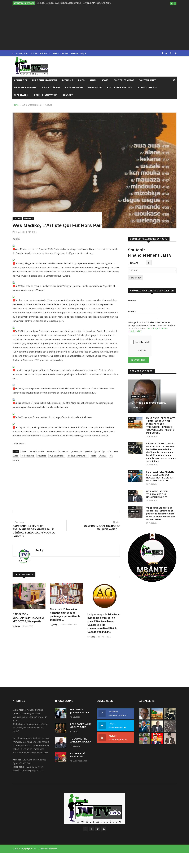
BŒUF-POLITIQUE (74, 87)
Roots (93, 456)
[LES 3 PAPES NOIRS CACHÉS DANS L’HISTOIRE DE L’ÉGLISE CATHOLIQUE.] (61, 728)
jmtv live (88, 451)
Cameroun (63, 451)
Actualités (20, 80)
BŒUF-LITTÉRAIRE (50, 87)
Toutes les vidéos (124, 80)
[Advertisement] (94, 27)
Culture (48, 104)
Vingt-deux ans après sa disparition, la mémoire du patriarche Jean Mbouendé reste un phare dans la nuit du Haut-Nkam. (160, 514)
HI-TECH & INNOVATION (45, 95)
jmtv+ (97, 451)
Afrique (135, 396)
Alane (24, 451)
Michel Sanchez (28, 456)
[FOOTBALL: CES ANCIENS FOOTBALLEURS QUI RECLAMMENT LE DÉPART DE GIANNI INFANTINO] (136, 476)
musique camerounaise (77, 456)
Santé (93, 80)
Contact (67, 95)
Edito (81, 80)
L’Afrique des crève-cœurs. (148, 402)
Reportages (21, 95)
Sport (105, 80)
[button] (171, 3)
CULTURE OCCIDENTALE (119, 87)
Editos (145, 396)
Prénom (132, 300)
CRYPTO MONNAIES (147, 87)
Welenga (102, 456)
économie (67, 80)
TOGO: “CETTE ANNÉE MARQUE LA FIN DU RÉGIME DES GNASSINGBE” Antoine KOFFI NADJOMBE (86, 3)
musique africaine (56, 456)
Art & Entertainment (44, 80)
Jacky (39, 550)
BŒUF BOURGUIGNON (40, 53)
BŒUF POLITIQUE (78, 53)
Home (15, 104)
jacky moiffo (77, 451)
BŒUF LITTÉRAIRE (60, 53)
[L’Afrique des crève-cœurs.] (144, 718)
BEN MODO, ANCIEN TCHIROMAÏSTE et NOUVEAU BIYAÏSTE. (157, 494)
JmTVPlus (107, 451)
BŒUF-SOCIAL (95, 87)
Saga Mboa (28, 218)
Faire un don (135, 277)
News (131, 422)
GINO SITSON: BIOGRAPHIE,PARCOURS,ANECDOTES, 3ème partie (28, 618)
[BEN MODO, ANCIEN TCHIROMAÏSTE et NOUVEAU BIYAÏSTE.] (157, 731)
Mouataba (42, 456)
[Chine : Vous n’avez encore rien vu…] (157, 743)
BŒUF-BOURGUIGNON (25, 87)
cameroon (51, 451)
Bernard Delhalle (37, 451)
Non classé (133, 472)
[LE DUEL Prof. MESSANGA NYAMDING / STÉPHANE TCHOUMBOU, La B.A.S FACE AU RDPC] (61, 757)
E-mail (132, 311)
